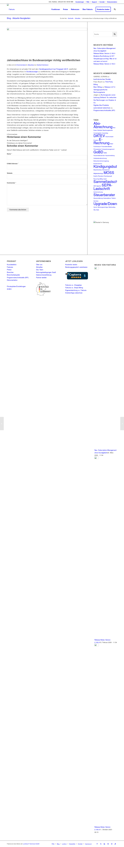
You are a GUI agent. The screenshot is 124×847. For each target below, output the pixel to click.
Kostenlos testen (71, 264)
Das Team (39, 269)
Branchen (10, 272)
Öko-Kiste (96, 210)
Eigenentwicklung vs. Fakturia (75, 290)
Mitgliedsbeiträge (98, 173)
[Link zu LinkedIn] (104, 844)
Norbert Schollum (42, 65)
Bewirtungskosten (108, 130)
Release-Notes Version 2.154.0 (104, 64)
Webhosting (111, 207)
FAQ (87, 2)
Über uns (39, 264)
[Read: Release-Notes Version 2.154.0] (96, 645)
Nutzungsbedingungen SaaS (46, 272)
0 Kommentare (21, 65)
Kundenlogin (80, 2)
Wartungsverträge (103, 207)
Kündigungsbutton (107, 166)
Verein (95, 207)
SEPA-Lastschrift (102, 186)
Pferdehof (101, 176)
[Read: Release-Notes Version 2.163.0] (96, 458)
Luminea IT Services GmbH (31, 844)
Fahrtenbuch (97, 146)
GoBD (98, 151)
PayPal (95, 176)
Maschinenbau (97, 170)
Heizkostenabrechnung (100, 158)
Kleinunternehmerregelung (101, 161)
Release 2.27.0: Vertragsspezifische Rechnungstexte (104, 89)
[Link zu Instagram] (111, 844)
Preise (9, 269)
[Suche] (114, 9)
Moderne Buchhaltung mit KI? (103, 56)
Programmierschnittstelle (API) (104, 110)
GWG (105, 153)
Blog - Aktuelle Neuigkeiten (18, 18)
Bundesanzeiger (32, 71)
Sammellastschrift (107, 181)
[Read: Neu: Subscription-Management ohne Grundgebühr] (96, 268)
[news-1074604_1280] (47, 30)
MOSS (109, 172)
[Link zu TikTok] (115, 844)
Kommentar (11, 183)
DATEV (99, 135)
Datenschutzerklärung (43, 275)
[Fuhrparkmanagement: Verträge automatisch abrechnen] (2, 423)
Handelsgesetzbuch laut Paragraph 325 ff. (53, 69)
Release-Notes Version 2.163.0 (104, 53)
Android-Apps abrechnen (73, 293)
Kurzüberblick (11, 264)
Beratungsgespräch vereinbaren (76, 267)
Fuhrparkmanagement (107, 149)
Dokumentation (112, 2)
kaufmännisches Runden (102, 79)
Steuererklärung (98, 198)
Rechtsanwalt (108, 176)
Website (9, 173)
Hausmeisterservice (99, 155)
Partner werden (41, 277)
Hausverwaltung (110, 155)
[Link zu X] (101, 844)
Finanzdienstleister (106, 146)
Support (94, 2)
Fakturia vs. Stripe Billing (74, 287)
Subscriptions (107, 198)
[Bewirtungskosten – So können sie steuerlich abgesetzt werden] (122, 423)
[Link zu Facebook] (97, 844)
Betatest (99, 130)
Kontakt (102, 2)
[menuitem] (79, 2)
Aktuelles (31, 65)
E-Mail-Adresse (13, 164)
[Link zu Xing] (108, 844)
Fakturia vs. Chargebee (73, 285)
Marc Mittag (97, 87)
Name (9, 154)
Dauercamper (109, 136)
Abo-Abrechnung (102, 125)
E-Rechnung (101, 141)
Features (10, 267)
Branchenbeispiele (13, 275)
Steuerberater (104, 194)
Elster (111, 144)
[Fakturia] (11, 9)
